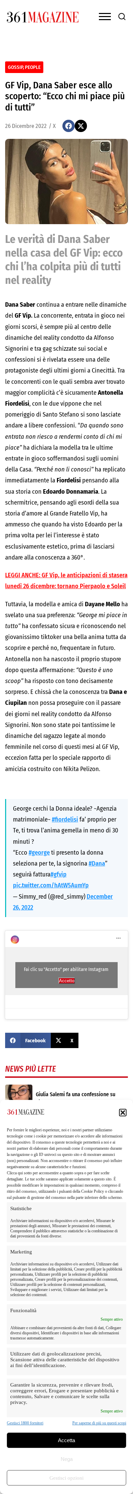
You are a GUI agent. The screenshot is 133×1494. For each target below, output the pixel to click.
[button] (122, 1112)
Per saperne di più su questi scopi (99, 1423)
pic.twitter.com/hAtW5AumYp (51, 885)
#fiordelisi (65, 819)
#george (39, 852)
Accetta (66, 1440)
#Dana (97, 863)
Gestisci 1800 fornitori (25, 1423)
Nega (67, 1459)
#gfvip (58, 874)
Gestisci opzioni (66, 1478)
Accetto (66, 980)
